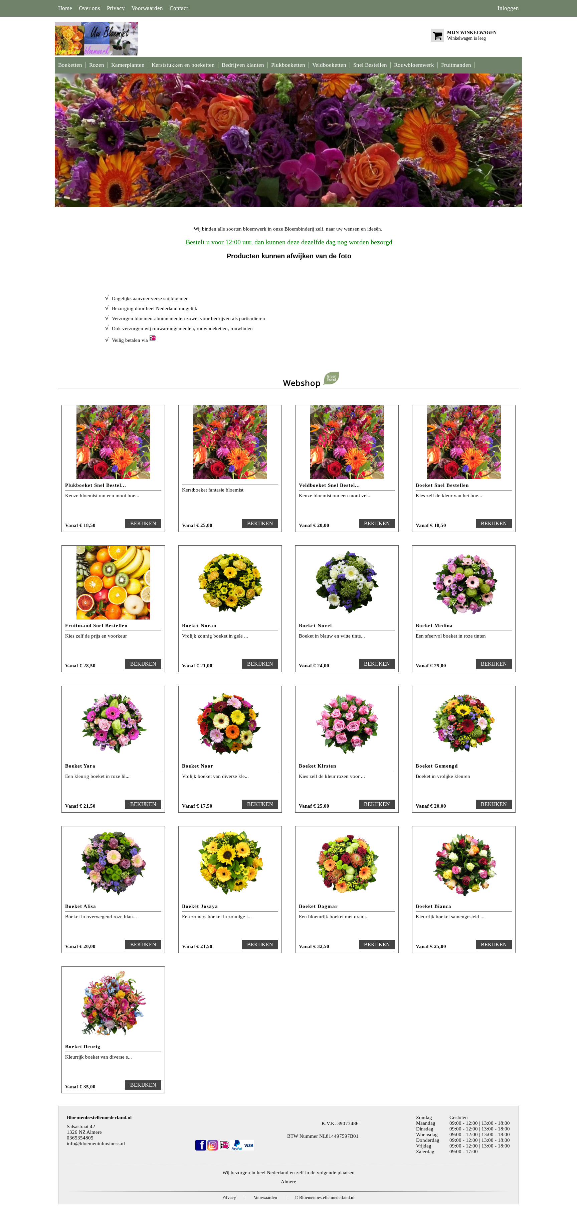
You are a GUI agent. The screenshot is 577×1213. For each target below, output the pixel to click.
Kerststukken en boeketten (183, 65)
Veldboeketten (329, 65)
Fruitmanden (456, 65)
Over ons (89, 8)
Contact (179, 8)
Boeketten (70, 65)
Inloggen (508, 8)
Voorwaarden (147, 8)
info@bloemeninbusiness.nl (96, 1143)
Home (65, 8)
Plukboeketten (288, 65)
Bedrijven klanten (243, 65)
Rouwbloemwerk (414, 65)
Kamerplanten (128, 65)
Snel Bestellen (370, 65)
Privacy (116, 8)
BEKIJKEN (143, 523)
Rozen (96, 65)
